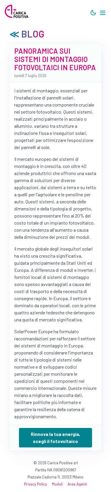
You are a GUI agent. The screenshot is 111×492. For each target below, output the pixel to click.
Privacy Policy (35, 484)
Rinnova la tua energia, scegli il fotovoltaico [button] (55, 437)
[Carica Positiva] (16, 11)
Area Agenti (77, 484)
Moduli (57, 484)
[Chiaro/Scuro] (93, 13)
